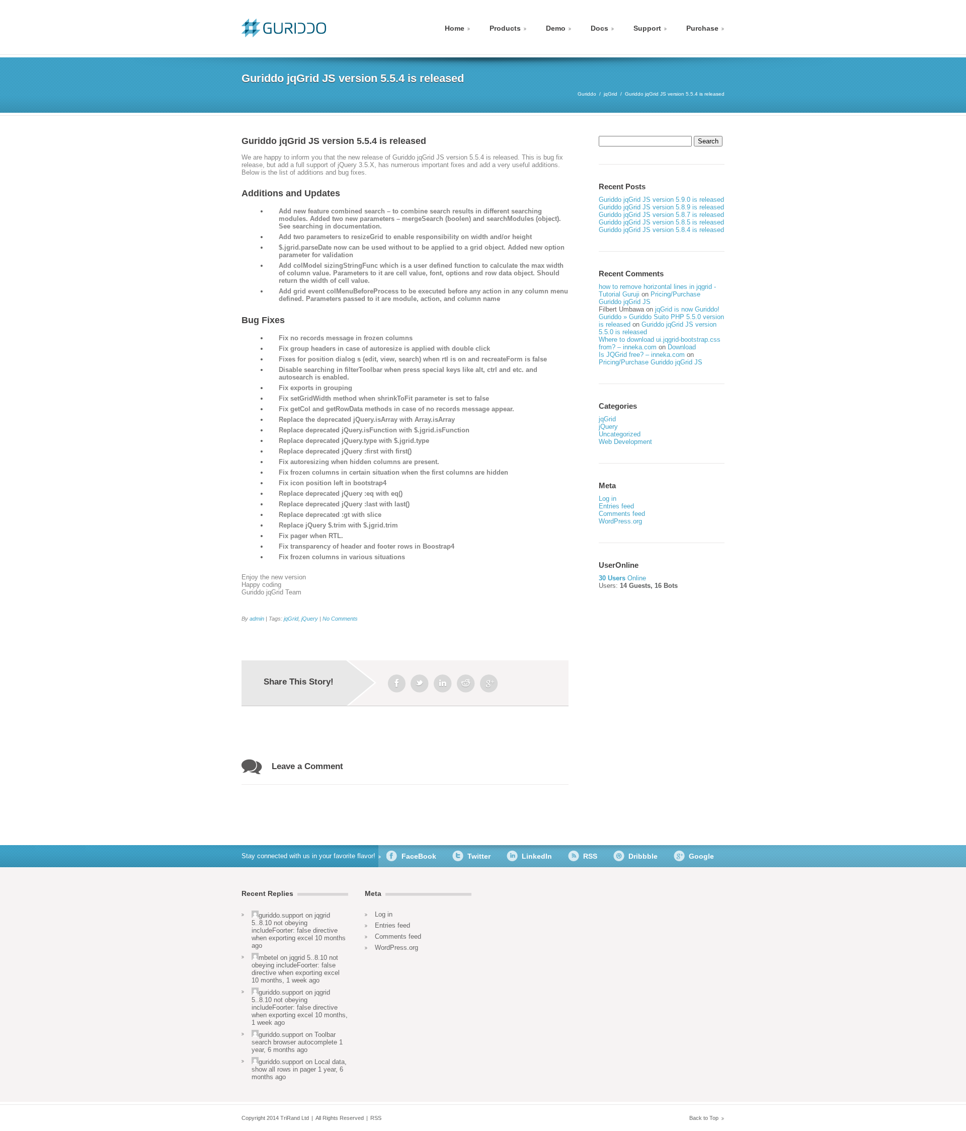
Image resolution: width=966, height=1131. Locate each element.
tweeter (420, 683)
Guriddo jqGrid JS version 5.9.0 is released (661, 199)
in (443, 683)
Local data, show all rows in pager (299, 1065)
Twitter (479, 856)
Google (701, 856)
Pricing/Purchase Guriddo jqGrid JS (649, 298)
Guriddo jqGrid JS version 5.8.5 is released (661, 222)
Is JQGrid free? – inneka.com (642, 354)
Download (682, 347)
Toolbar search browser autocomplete (294, 1038)
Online (622, 578)
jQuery (309, 619)
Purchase (702, 28)
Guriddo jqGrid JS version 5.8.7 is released (661, 214)
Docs (599, 28)
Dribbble (643, 856)
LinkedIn (537, 856)
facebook (396, 683)
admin (257, 619)
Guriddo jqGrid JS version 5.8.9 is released (661, 207)
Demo (556, 28)
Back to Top (703, 1118)
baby (466, 683)
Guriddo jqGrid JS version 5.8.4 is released (661, 230)
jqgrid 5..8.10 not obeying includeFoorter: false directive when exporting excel (295, 927)
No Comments (340, 619)
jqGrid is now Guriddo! (687, 309)
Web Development (625, 441)
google (489, 683)
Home (454, 28)
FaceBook (418, 856)
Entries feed (616, 506)
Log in (607, 498)
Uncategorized (619, 434)
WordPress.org (620, 521)
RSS (590, 856)
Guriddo (587, 94)
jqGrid (610, 94)
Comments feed (622, 513)
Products (505, 28)
